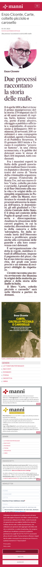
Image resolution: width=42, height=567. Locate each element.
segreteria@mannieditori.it (11, 478)
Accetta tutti (20, 562)
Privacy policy (7, 544)
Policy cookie (6, 546)
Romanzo (7, 372)
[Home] (13, 6)
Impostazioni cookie (20, 551)
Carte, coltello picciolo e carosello (13, 359)
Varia (5, 381)
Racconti (7, 369)
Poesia (6, 375)
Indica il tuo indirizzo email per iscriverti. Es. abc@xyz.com (19, 507)
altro (39, 432)
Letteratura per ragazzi (13, 366)
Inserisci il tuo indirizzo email (13, 501)
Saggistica (7, 378)
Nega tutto (20, 556)
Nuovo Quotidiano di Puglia (11, 31)
